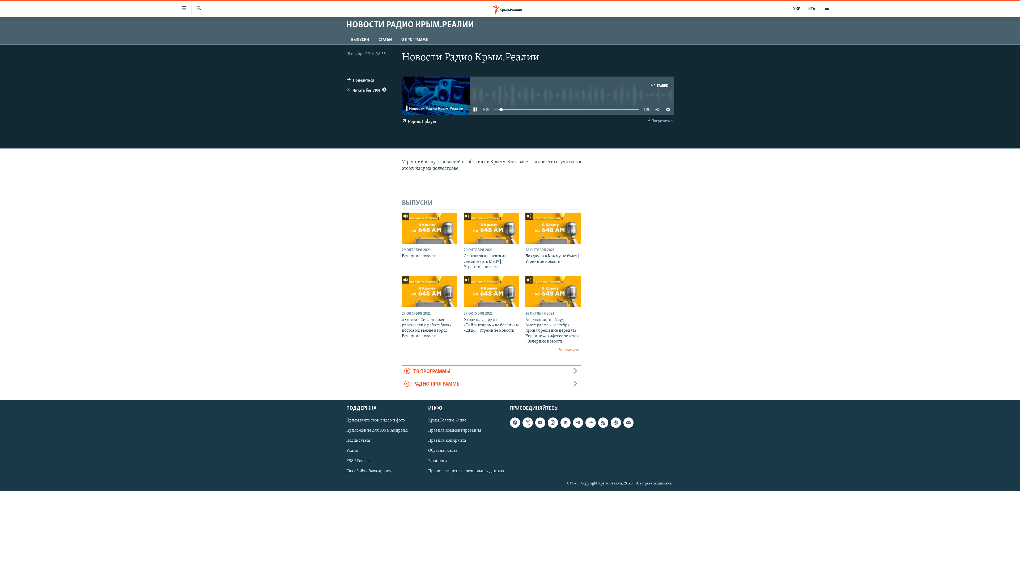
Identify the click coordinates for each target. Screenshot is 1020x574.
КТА (811, 9)
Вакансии (437, 461)
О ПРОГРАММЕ (414, 40)
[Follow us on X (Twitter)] (527, 422)
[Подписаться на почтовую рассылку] (628, 422)
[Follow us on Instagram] (553, 422)
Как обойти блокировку (368, 471)
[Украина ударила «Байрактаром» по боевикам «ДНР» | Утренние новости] (491, 291)
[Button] (360, 82)
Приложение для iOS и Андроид (377, 430)
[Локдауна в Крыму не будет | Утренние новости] (553, 228)
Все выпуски (570, 350)
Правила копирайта (447, 440)
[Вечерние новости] (429, 228)
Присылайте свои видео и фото (375, 420)
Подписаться (358, 440)
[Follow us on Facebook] (515, 422)
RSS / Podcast (358, 461)
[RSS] (603, 422)
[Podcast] (616, 422)
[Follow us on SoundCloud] (590, 422)
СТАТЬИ (385, 40)
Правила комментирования (454, 430)
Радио (352, 451)
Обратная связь (442, 451)
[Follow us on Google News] (565, 422)
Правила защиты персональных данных (466, 471)
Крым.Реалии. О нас (447, 420)
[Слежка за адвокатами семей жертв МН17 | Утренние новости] (491, 228)
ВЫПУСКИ (360, 40)
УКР (796, 9)
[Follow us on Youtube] (540, 422)
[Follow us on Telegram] (578, 422)
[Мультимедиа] (827, 9)
